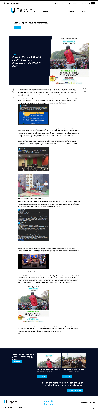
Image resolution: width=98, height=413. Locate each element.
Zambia (45, 11)
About (62, 3)
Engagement (57, 3)
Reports (70, 3)
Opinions (71, 11)
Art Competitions (84, 3)
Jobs (66, 3)
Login (93, 408)
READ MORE (17, 362)
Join (93, 3)
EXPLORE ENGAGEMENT (75, 390)
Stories (83, 11)
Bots (16, 407)
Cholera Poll (76, 3)
